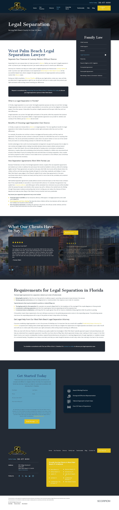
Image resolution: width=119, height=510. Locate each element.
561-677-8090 (104, 3)
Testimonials (79, 450)
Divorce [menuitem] (51, 8)
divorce (42, 63)
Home (50, 450)
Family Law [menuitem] (58, 8)
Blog (86, 450)
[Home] (17, 6)
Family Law (71, 450)
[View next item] (13, 270)
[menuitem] (93, 42)
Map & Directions (23, 470)
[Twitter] (22, 476)
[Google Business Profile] (29, 476)
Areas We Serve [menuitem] (68, 8)
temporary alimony (20, 185)
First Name (14, 390)
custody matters (61, 68)
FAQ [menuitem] (88, 8)
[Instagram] (33, 476)
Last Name (34, 390)
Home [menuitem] (35, 8)
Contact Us (92, 450)
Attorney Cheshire (30, 78)
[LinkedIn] (26, 476)
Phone (13, 393)
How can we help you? (17, 401)
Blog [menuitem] (93, 8)
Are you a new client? (17, 397)
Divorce (65, 450)
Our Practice (57, 450)
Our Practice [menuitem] (41, 8)
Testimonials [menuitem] (80, 8)
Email (33, 393)
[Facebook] (19, 476)
